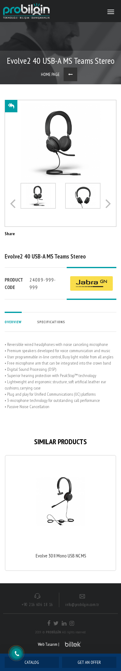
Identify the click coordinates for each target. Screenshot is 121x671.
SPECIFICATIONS (51, 321)
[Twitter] (56, 623)
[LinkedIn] (64, 623)
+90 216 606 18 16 (37, 604)
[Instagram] (71, 623)
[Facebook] (48, 623)
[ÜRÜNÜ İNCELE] (60, 512)
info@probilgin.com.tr (82, 604)
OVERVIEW (13, 321)
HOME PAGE (50, 74)
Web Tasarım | (48, 644)
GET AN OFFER (89, 662)
